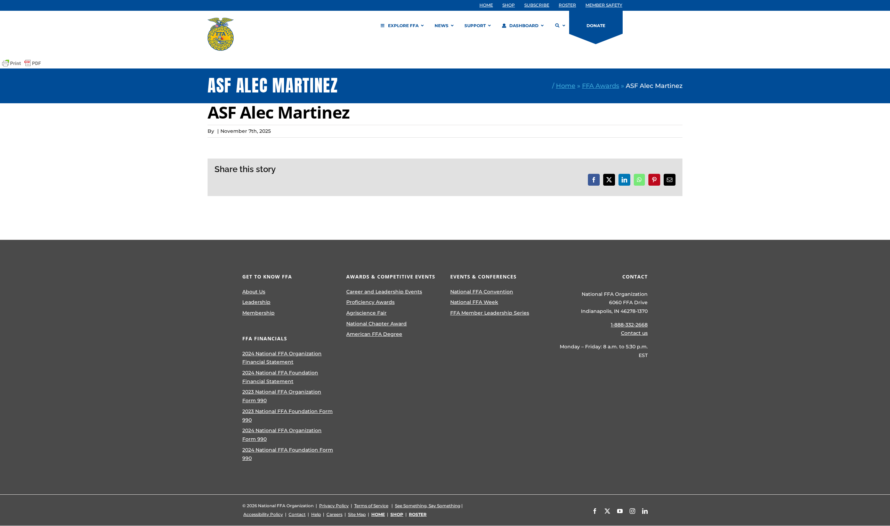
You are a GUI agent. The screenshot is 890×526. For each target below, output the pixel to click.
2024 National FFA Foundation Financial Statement (280, 377)
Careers (334, 514)
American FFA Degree (374, 334)
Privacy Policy (334, 505)
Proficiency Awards (370, 302)
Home (565, 85)
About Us (253, 292)
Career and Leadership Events (384, 292)
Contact (297, 514)
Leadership (256, 302)
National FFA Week (474, 302)
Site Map (357, 514)
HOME (378, 514)
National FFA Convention (481, 292)
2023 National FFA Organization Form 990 (281, 396)
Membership (258, 313)
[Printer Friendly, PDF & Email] (21, 63)
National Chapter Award (376, 324)
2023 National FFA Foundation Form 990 (287, 415)
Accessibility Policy (263, 514)
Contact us (634, 333)
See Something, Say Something (427, 505)
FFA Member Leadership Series (489, 313)
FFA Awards (600, 85)
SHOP (396, 514)
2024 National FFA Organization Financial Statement (282, 357)
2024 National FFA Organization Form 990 (282, 434)
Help (316, 514)
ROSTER (418, 514)
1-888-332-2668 (629, 325)
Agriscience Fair (366, 313)
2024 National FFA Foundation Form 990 (287, 454)
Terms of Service (371, 505)
